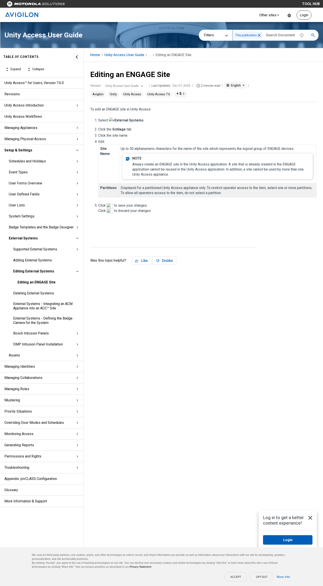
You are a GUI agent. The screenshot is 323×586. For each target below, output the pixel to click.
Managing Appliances (20, 128)
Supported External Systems (35, 249)
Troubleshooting (16, 467)
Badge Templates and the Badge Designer (41, 227)
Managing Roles (16, 389)
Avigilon (98, 94)
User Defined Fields (24, 194)
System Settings (21, 216)
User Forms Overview (25, 183)
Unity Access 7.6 (158, 94)
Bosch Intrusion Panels (31, 333)
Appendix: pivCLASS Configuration (30, 479)
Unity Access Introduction (24, 105)
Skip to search (115, 5)
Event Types (18, 172)
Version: (96, 85)
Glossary (11, 490)
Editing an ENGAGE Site (37, 282)
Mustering (12, 400)
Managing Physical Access (25, 139)
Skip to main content (84, 5)
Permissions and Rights (22, 456)
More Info (283, 577)
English (289, 15)
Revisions (12, 94)
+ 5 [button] (178, 94)
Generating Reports (19, 445)
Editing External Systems (33, 271)
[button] (259, 35)
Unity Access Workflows (23, 116)
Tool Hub (311, 4)
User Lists (17, 205)
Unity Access (132, 94)
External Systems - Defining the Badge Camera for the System (43, 320)
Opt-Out (261, 577)
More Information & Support (25, 501)
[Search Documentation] (313, 35)
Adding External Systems (32, 260)
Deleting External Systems (33, 293)
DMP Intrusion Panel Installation (38, 344)
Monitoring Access (18, 434)
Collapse (38, 69)
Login (304, 15)
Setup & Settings (18, 150)
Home (95, 55)
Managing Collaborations (23, 378)
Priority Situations (18, 411)
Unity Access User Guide (124, 55)
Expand (16, 69)
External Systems (23, 238)
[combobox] (123, 86)
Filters (209, 35)
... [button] (150, 55)
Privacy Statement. (141, 566)
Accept (235, 577)
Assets (14, 355)
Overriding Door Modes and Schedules (34, 423)
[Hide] (77, 57)
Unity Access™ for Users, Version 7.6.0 (34, 83)
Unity (113, 94)
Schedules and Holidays (27, 161)
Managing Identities (19, 366)
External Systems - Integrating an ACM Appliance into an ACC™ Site (43, 306)
